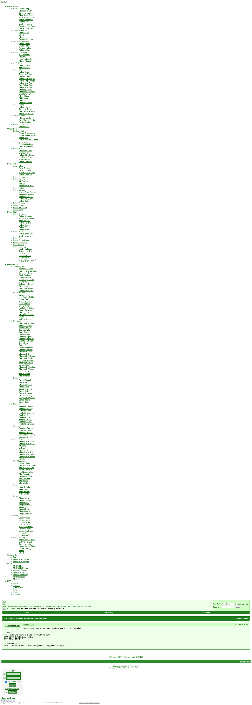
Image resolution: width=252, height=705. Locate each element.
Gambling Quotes (26, 280)
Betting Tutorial (25, 542)
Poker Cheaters (25, 175)
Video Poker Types (27, 443)
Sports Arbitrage (26, 310)
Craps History (24, 391)
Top (248, 661)
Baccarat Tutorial (26, 428)
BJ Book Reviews (26, 360)
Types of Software (26, 218)
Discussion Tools (241, 618)
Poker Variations (26, 20)
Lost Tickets (24, 524)
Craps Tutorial (25, 380)
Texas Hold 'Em (25, 251)
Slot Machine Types (27, 465)
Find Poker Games (21, 559)
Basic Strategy (25, 328)
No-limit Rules (25, 48)
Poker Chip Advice (27, 83)
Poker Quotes (19, 203)
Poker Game (50, 606)
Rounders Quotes (26, 199)
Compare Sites (25, 153)
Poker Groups (39, 606)
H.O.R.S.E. (24, 262)
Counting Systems (27, 336)
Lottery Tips (24, 533)
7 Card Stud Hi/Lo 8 (27, 260)
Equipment (23, 22)
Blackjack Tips (25, 354)
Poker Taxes (18, 188)
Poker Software (25, 216)
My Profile (17, 566)
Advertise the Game (27, 26)
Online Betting (25, 299)
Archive (243, 661)
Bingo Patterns (25, 505)
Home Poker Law (26, 28)
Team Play (23, 343)
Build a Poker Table (27, 111)
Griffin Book (24, 371)
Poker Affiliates (25, 162)
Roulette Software (26, 424)
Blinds (21, 37)
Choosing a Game (26, 15)
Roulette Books (25, 419)
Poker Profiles (19, 177)
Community (108, 613)
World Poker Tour (26, 186)
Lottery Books (25, 529)
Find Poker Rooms (27, 172)
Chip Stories (24, 98)
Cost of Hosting (25, 24)
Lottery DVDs (24, 535)
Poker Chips (24, 72)
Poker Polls (18, 210)
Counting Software (26, 339)
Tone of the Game (26, 17)
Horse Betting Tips (27, 546)
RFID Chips (24, 96)
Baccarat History (26, 433)
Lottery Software (26, 531)
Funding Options (26, 144)
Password (216, 607)
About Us (17, 592)
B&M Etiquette (25, 170)
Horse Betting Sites (27, 540)
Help (15, 590)
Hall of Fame (24, 374)
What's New (18, 588)
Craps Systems (25, 389)
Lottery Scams (25, 522)
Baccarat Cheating (27, 435)
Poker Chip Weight (27, 79)
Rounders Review (26, 194)
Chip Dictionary (25, 103)
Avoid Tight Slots (26, 470)
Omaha (22, 253)
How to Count (24, 334)
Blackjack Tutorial (26, 323)
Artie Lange (24, 286)
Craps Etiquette (25, 384)
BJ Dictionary (24, 365)
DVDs (21, 553)
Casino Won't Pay (26, 290)
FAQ (27, 613)
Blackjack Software (27, 356)
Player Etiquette (26, 61)
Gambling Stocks (26, 282)
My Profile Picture (20, 568)
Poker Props (18, 205)
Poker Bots (23, 138)
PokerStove (24, 229)
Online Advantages (27, 133)
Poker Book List (26, 234)
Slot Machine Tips (26, 468)
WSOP (22, 183)
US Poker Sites (25, 157)
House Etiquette (26, 59)
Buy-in (21, 35)
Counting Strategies (27, 341)
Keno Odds (23, 489)
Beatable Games (26, 269)
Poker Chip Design (27, 81)
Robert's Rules (25, 50)
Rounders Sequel (26, 197)
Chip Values (24, 33)
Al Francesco (24, 376)
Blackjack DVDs (26, 363)
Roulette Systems (26, 413)
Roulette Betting (26, 408)
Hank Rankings (25, 249)
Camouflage (24, 345)
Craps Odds (24, 387)
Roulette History (26, 417)
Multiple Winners (26, 527)
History (22, 459)
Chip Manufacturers (27, 92)
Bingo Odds (24, 502)
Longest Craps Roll (27, 398)
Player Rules (24, 44)
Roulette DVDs (25, 422)
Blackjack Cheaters (27, 369)
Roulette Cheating (26, 415)
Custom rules (24, 65)
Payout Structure (26, 39)
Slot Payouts (24, 474)
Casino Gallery (25, 122)
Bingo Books (24, 511)
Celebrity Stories (26, 284)
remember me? (14, 681)
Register (12, 692)
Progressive (24, 450)
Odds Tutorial (24, 304)
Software (22, 448)
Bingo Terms (24, 507)
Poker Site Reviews (27, 155)
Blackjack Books (26, 358)
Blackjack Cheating (27, 367)
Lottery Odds (24, 518)
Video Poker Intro (26, 441)
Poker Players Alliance (28, 140)
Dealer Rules (24, 46)
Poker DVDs (24, 201)
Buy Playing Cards (27, 120)
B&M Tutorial (24, 168)
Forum (16, 557)
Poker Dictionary (20, 242)
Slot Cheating (24, 478)
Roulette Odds (25, 411)
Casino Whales (25, 277)
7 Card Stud (24, 258)
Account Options (20, 570)
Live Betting (24, 306)
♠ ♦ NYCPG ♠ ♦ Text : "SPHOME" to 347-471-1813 (74, 606)
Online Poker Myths (27, 135)
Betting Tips (24, 312)
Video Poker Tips (26, 452)
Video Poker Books (27, 457)
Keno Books (24, 494)
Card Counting (25, 332)
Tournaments (24, 54)
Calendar (206, 613)
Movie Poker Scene (27, 192)
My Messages (19, 577)
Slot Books (23, 483)
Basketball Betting (26, 308)
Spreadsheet (24, 68)
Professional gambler (28, 271)
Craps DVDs (24, 402)
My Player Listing (20, 575)
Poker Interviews (20, 207)
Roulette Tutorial (26, 406)
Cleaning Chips (25, 89)
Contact (16, 586)
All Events (23, 181)
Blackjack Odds (25, 352)
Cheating (22, 57)
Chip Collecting (25, 87)
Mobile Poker (24, 159)
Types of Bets (25, 301)
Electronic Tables (26, 113)
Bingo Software (25, 513)
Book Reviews (25, 236)
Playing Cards (25, 118)
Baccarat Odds (25, 430)
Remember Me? (243, 604)
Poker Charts (24, 225)
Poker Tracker (25, 223)
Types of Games (26, 13)
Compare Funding (26, 146)
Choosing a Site (25, 151)
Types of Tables (25, 109)
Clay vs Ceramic (26, 76)
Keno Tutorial (24, 487)
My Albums (18, 579)
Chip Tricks (24, 100)
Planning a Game (26, 11)
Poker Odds (18, 238)
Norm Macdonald (26, 288)
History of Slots (25, 476)
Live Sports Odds (26, 297)
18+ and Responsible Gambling (89, 703)
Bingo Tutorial (25, 500)
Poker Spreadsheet (21, 240)
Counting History (26, 349)
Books (21, 317)
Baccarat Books (26, 437)
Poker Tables (24, 107)
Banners (16, 594)
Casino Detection (26, 347)
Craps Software (25, 393)
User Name (217, 604)
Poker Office (24, 227)
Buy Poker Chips (26, 85)
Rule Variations (25, 325)
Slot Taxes (23, 481)
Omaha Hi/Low (25, 256)
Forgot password (12, 689)
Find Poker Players (21, 561)
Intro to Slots (24, 463)
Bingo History (24, 509)
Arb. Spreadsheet (26, 315)
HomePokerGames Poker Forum (20, 606)
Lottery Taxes (24, 520)
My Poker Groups (20, 572)
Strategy (22, 446)
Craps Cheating (25, 395)
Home (15, 583)
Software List (24, 221)
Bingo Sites (24, 498)
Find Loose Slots (26, 472)
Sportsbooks (24, 295)
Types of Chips (25, 74)
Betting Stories (25, 319)
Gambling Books (26, 273)
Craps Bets (23, 382)
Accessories (24, 127)
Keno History (24, 492)
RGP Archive (18, 245)
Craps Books (24, 400)
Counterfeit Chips (26, 94)
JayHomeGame (28, 624)
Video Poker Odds (26, 454)
